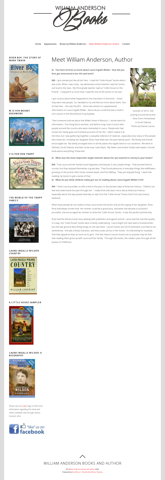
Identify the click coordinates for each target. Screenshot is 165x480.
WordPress (76, 472)
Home (38, 43)
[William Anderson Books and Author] (82, 30)
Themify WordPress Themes (92, 472)
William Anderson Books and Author (81, 469)
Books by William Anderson (73, 43)
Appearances (50, 43)
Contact (126, 43)
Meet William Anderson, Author (104, 43)
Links (24, 406)
